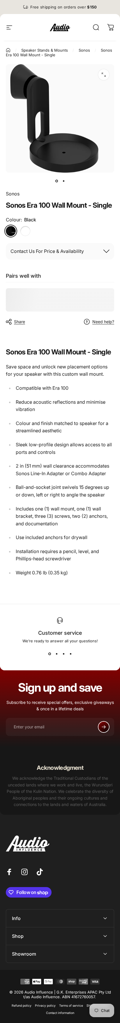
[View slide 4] (70, 653)
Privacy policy (45, 1006)
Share (19, 321)
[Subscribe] (104, 727)
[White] (25, 231)
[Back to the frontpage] (8, 50)
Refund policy (21, 1006)
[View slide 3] (63, 653)
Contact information (60, 1013)
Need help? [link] (103, 321)
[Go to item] (56, 180)
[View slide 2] (56, 653)
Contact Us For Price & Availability (47, 251)
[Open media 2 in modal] (104, 75)
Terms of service (71, 1006)
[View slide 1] (49, 653)
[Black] (11, 231)
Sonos (13, 194)
